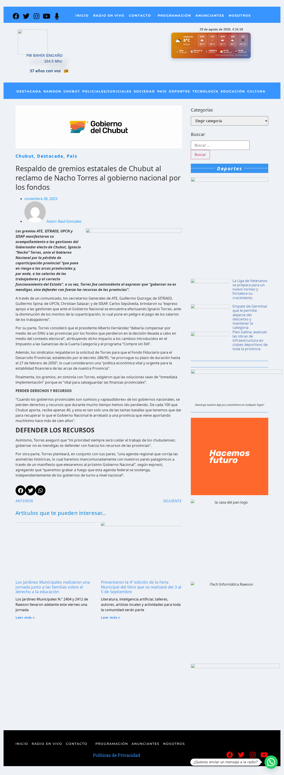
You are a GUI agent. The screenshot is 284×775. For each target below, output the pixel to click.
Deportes (179, 91)
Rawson (52, 91)
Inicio (82, 16)
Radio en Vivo (108, 16)
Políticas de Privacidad (116, 755)
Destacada (28, 91)
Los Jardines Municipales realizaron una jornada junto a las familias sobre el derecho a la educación (53, 586)
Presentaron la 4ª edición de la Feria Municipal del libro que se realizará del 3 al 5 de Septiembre (141, 586)
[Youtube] (46, 16)
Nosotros (240, 16)
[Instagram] (36, 16)
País (162, 91)
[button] (271, 762)
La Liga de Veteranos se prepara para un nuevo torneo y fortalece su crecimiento (250, 289)
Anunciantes (209, 16)
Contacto (140, 16)
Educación (233, 91)
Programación (174, 16)
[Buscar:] (220, 145)
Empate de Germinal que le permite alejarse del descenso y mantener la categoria (250, 317)
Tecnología (205, 91)
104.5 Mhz (53, 61)
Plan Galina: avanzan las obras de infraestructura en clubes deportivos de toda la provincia (250, 340)
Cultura (256, 91)
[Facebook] (16, 16)
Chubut (71, 91)
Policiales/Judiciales (107, 91)
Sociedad (144, 91)
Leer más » (25, 617)
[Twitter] (26, 16)
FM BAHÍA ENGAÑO (44, 55)
